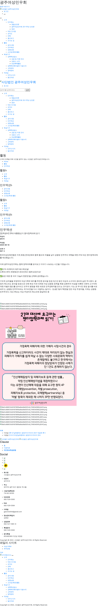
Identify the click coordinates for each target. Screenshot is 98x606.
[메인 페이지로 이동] (18, 82)
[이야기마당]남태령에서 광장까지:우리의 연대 (24, 435)
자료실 (6, 73)
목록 (1, 430)
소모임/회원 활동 (13, 52)
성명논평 (11, 50)
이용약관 (7, 448)
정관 (13, 29)
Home (6, 161)
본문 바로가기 (5, 6)
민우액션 (11, 47)
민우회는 (11, 22)
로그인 (6, 11)
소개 (5, 20)
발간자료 (11, 77)
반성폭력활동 (16, 64)
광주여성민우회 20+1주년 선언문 (22, 27)
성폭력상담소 (12, 57)
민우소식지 (11, 75)
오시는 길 (11, 40)
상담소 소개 (15, 61)
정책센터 (11, 70)
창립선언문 (15, 24)
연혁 (9, 36)
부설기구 (7, 54)
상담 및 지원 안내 (17, 59)
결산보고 (11, 38)
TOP (1, 552)
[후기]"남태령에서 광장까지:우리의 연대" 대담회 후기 (27, 433)
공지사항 (11, 45)
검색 (27, 90)
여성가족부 (7, 546)
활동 (5, 43)
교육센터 (11, 68)
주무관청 (7, 549)
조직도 (10, 34)
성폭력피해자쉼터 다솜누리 (17, 66)
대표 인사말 (12, 31)
